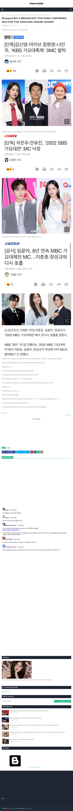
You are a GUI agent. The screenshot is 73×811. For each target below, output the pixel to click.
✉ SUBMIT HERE (6, 691)
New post (4, 413)
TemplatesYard (13, 808)
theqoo (7, 15)
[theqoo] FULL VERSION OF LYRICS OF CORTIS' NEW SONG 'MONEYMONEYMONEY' (34, 725)
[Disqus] (36, 529)
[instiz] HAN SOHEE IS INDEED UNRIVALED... (22, 739)
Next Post (68, 415)
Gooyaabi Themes (28, 808)
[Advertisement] (36, 432)
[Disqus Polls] (36, 483)
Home (3, 15)
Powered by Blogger (34, 767)
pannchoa (6, 25)
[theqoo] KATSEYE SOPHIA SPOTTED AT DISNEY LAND (25, 718)
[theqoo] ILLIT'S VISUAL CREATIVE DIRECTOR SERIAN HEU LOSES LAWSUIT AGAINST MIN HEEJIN (37, 732)
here (10, 367)
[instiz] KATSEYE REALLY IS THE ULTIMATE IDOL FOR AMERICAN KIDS (29, 711)
